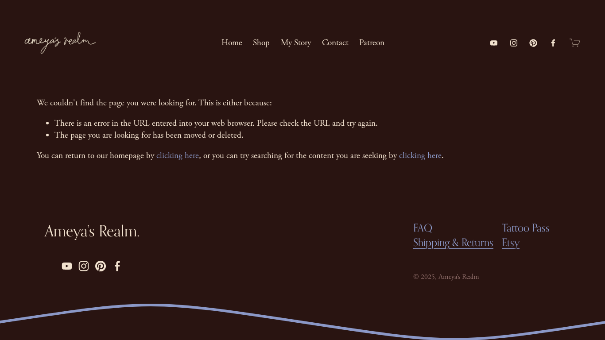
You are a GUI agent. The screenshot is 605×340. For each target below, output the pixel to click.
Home (231, 42)
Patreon (371, 42)
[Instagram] (513, 43)
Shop (261, 42)
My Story (296, 42)
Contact (335, 42)
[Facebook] (553, 43)
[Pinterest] (533, 43)
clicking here (177, 155)
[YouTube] (493, 43)
